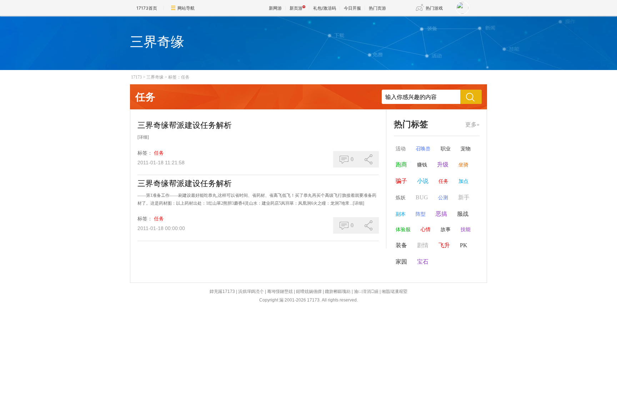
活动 (401, 148)
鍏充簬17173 (222, 291)
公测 (443, 197)
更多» (472, 124)
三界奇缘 (155, 77)
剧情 (422, 245)
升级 (442, 164)
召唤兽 (423, 148)
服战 (462, 214)
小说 (422, 181)
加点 (463, 181)
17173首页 (146, 8)
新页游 (296, 8)
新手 (464, 197)
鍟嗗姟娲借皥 (309, 291)
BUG (422, 197)
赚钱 (422, 165)
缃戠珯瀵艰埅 (394, 291)
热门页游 (377, 8)
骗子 (401, 181)
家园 (401, 262)
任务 (159, 153)
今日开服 (352, 8)
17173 (136, 77)
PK (463, 245)
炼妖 (401, 197)
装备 (401, 245)
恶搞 (441, 214)
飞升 (444, 245)
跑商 (401, 164)
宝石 (422, 262)
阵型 (421, 214)
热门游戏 (434, 8)
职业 (446, 148)
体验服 (403, 229)
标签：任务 (179, 77)
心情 (426, 229)
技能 (466, 229)
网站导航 (186, 8)
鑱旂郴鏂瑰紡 (338, 291)
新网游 (275, 8)
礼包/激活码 (324, 8)
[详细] (143, 137)
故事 (446, 229)
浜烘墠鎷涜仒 (251, 291)
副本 (401, 214)
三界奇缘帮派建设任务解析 (184, 125)
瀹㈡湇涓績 (366, 291)
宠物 (466, 148)
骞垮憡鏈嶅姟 (280, 291)
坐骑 (463, 165)
